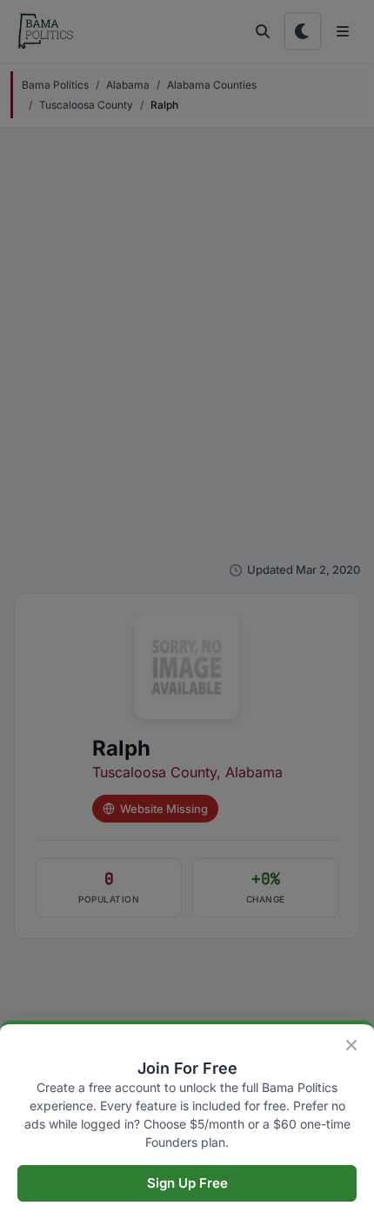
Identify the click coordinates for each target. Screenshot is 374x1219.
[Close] (351, 1045)
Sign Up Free (187, 1183)
